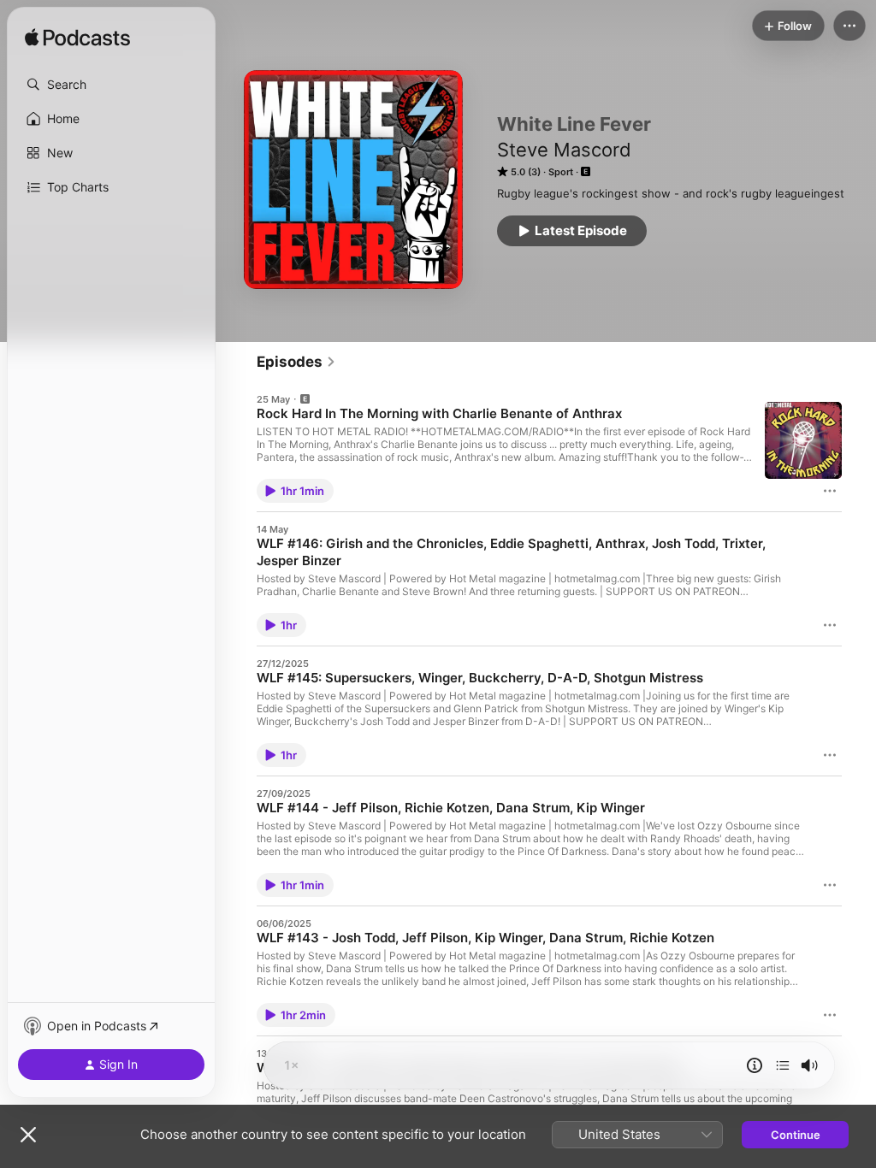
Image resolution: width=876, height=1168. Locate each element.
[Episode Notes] (754, 1065)
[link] (296, 361)
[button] (111, 84)
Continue (795, 1134)
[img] (77, 38)
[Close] (28, 1134)
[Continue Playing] (782, 1065)
